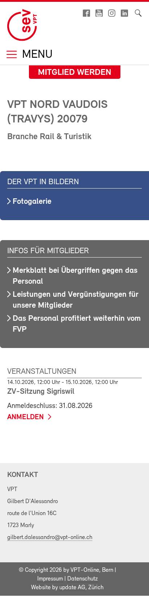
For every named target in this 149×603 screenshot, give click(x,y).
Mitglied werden (74, 72)
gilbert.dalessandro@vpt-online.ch (49, 538)
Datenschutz (82, 579)
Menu (35, 55)
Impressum (50, 579)
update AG (72, 588)
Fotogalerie (32, 202)
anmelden (25, 417)
